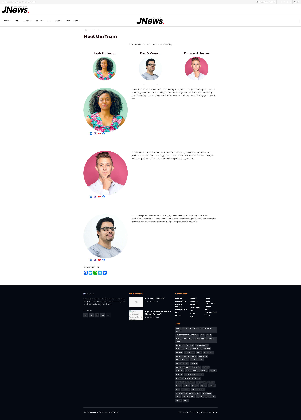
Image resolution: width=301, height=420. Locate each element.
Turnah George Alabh (205, 397)
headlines (194, 304)
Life (48, 21)
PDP (177, 389)
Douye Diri (203, 356)
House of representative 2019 (188, 378)
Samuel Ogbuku (198, 389)
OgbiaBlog (114, 412)
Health (179, 374)
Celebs (39, 21)
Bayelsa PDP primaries (184, 345)
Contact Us (32, 2)
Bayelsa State (202, 345)
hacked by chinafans (154, 298)
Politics (185, 389)
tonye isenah (188, 397)
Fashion (194, 363)
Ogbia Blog (92, 412)
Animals (26, 21)
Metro (192, 314)
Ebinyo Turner (182, 360)
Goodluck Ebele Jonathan (196, 371)
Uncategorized (211, 312)
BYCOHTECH (189, 352)
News (178, 385)
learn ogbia (195, 307)
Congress (208, 352)
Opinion (208, 306)
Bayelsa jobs (180, 301)
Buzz (16, 21)
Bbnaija (179, 352)
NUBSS (186, 385)
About (4, 2)
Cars (199, 352)
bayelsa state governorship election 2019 (193, 349)
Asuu (209, 335)
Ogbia (207, 298)
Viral (186, 400)
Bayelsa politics (178, 305)
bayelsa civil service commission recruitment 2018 (194, 340)
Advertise (10, 2)
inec (198, 382)
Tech (57, 21)
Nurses (195, 385)
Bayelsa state (181, 309)
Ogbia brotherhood (210, 302)
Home (6, 21)
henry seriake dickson (194, 374)
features (194, 301)
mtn (191, 317)
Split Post (207, 393)
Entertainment (182, 363)
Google (213, 371)
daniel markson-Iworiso (186, 356)
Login (297, 2)
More (76, 21)
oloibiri (212, 385)
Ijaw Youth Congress (185, 382)
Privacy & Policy (21, 2)
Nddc (212, 382)
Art (202, 335)
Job (205, 382)
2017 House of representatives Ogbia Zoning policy (194, 330)
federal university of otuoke (188, 367)
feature (193, 298)
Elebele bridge (197, 360)
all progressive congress (187, 335)
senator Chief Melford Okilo (188, 393)
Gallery (179, 371)
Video (67, 21)
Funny (206, 367)
